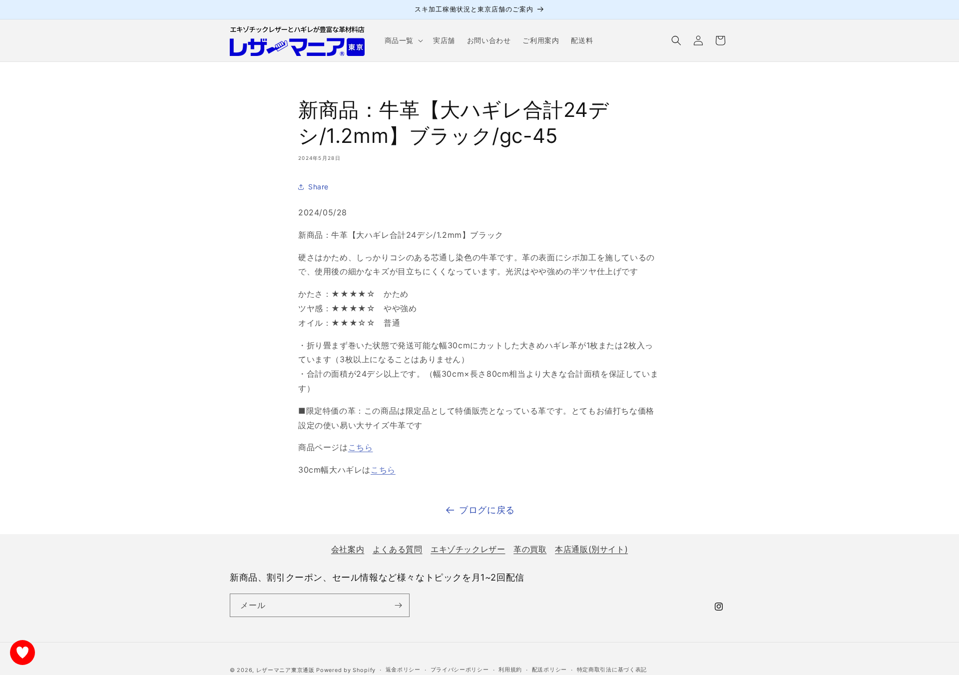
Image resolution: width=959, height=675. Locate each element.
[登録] (398, 605)
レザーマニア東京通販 (285, 670)
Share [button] (318, 186)
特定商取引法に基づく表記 (612, 669)
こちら (360, 447)
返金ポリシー (403, 669)
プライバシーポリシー (460, 669)
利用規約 (510, 669)
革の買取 (529, 549)
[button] (403, 40)
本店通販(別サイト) (591, 549)
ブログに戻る (487, 510)
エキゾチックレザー (468, 549)
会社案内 (347, 549)
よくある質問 (398, 549)
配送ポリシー (549, 669)
